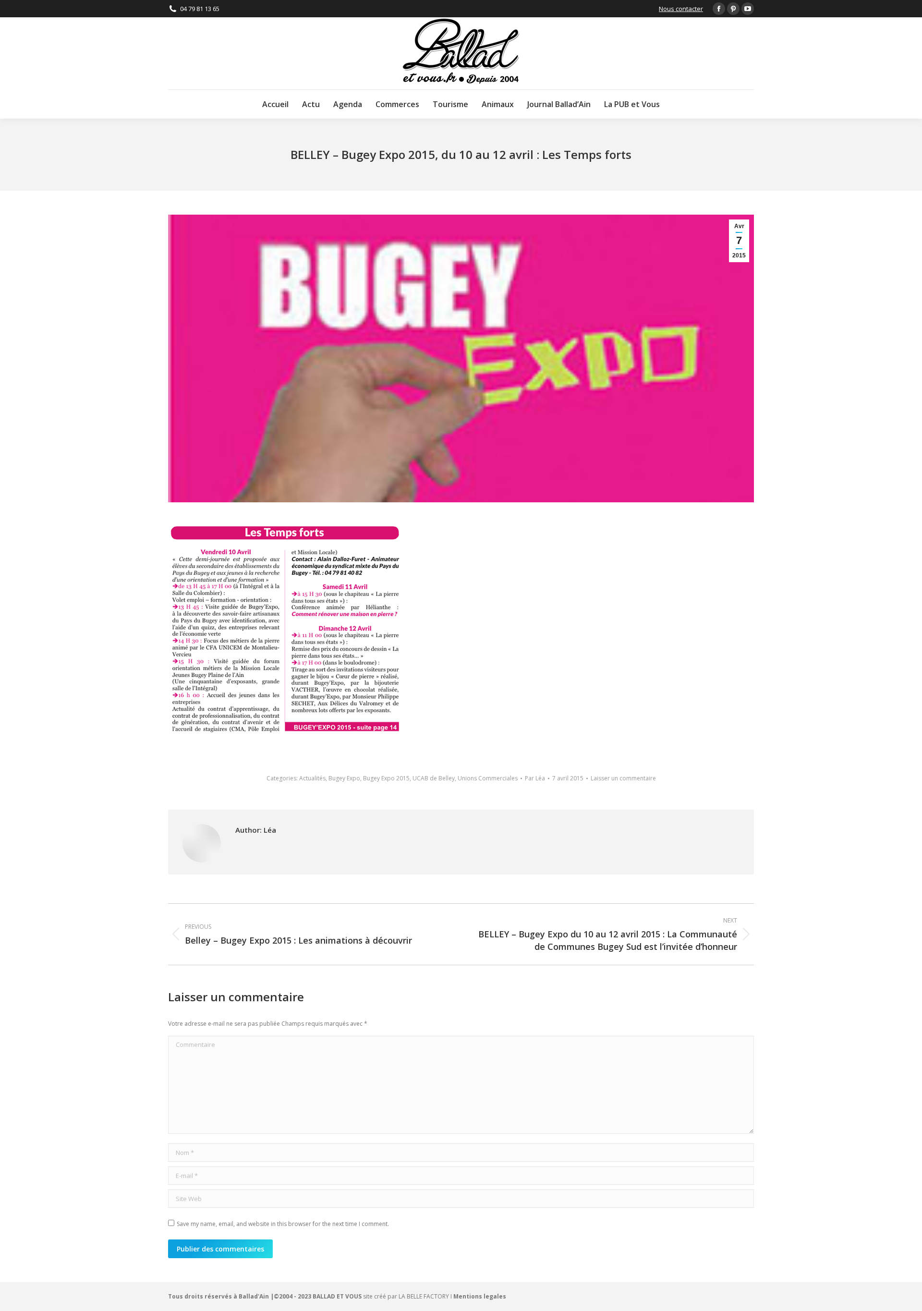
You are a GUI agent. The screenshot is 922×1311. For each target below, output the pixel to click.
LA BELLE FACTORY (424, 1296)
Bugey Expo (344, 778)
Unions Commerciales (488, 778)
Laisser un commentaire (623, 778)
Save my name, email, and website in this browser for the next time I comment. (283, 1224)
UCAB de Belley (433, 778)
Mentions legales (479, 1296)
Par (535, 778)
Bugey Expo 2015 (386, 778)
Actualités (312, 778)
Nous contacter (681, 8)
